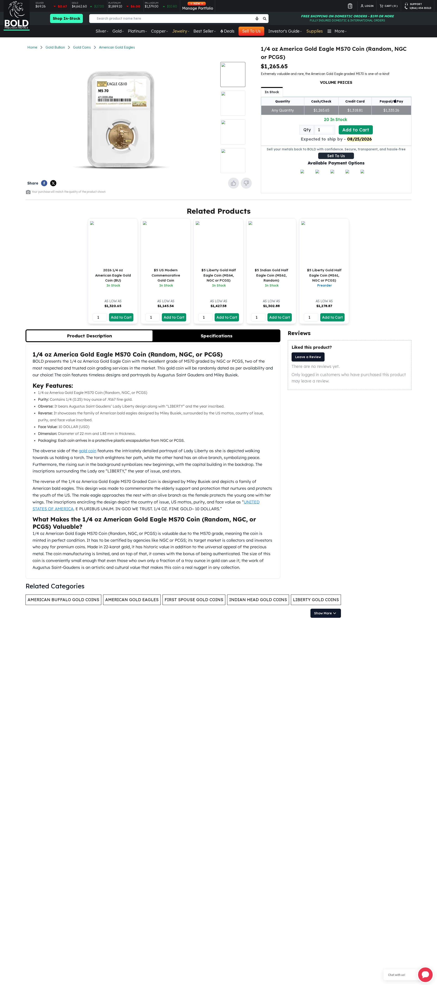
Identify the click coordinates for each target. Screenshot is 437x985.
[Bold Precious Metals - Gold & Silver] (17, 15)
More (339, 31)
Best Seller (203, 31)
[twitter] (53, 183)
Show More (323, 613)
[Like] (233, 183)
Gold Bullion (55, 47)
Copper (158, 31)
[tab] (89, 335)
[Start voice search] (257, 18)
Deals (229, 31)
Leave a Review (308, 357)
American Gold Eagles (117, 47)
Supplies (314, 31)
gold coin (87, 450)
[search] (265, 18)
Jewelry (179, 31)
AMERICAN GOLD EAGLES (132, 599)
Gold (117, 31)
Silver (101, 31)
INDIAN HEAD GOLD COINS (258, 599)
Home (32, 47)
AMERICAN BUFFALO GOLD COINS (63, 599)
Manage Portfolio (197, 6)
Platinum (136, 31)
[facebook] (44, 183)
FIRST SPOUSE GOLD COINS (194, 599)
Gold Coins (82, 47)
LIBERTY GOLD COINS (316, 599)
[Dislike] (246, 183)
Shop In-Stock (66, 18)
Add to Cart (355, 130)
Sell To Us (251, 31)
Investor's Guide (284, 31)
